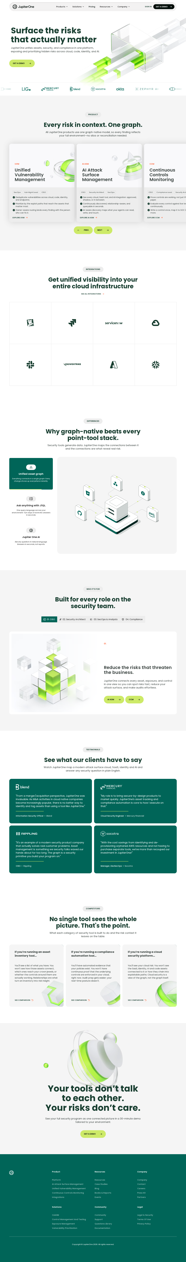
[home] (24, 6)
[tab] (31, 474)
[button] (62, 6)
